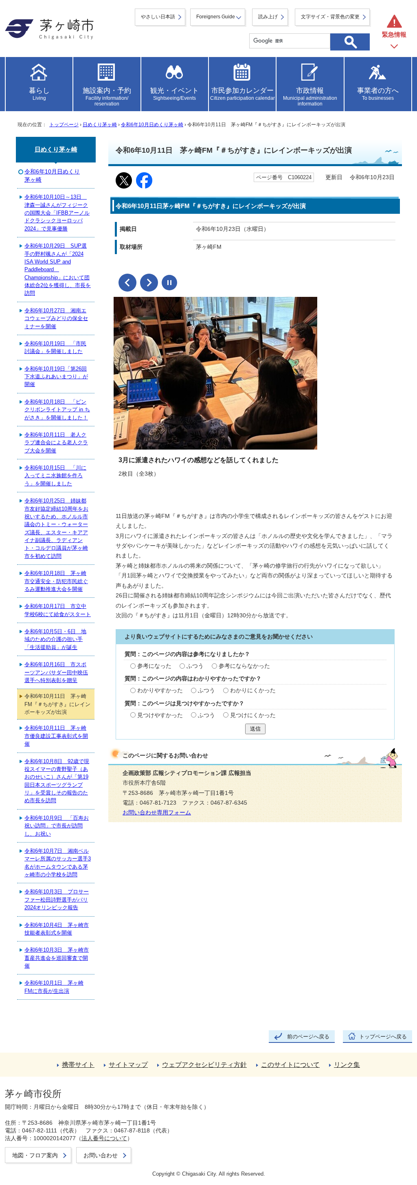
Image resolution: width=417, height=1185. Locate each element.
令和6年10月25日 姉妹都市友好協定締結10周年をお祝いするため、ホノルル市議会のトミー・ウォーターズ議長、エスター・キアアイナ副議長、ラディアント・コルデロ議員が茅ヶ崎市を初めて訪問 (56, 528)
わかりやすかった (160, 690)
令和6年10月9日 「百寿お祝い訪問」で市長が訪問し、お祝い (56, 826)
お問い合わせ (100, 1155)
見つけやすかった (160, 715)
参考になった (154, 666)
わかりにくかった (253, 690)
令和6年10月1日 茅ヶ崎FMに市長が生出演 (53, 987)
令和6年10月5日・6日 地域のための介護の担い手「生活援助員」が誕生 (55, 639)
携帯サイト (78, 1064)
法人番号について (104, 1138)
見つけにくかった (253, 715)
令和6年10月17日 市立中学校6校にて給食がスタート (57, 610)
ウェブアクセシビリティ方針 (204, 1064)
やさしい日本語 (158, 17)
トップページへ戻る (383, 1037)
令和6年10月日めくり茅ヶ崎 (152, 124)
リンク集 (347, 1064)
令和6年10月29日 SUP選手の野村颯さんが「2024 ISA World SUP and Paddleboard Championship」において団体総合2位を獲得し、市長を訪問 (57, 269)
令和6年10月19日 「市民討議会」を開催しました (55, 347)
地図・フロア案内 (35, 1155)
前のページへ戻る (308, 1037)
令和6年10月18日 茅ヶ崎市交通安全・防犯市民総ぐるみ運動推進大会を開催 (56, 581)
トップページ (64, 124)
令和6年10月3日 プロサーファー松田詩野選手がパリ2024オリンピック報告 (56, 900)
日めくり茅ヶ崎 (100, 124)
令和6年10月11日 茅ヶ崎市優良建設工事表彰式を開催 (56, 736)
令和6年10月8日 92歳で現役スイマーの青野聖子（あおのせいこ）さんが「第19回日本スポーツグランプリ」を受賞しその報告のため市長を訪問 (56, 781)
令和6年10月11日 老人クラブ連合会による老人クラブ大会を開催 (56, 443)
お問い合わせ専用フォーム (157, 813)
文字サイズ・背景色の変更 (330, 17)
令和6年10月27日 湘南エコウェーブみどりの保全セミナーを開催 (56, 318)
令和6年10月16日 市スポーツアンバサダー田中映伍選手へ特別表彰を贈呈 (56, 672)
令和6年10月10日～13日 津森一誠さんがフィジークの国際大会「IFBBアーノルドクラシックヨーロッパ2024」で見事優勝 (57, 213)
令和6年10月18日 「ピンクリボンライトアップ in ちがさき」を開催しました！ (57, 410)
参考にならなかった (244, 666)
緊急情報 (394, 34)
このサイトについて (290, 1064)
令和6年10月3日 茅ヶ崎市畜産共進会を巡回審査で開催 (56, 958)
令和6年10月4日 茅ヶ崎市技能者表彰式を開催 (56, 929)
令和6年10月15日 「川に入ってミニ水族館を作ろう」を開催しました (55, 476)
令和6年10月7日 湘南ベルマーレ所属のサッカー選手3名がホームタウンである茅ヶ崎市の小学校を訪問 (57, 863)
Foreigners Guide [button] (215, 17)
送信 (255, 729)
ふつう (195, 666)
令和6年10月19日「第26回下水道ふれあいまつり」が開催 (56, 377)
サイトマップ (128, 1064)
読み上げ (268, 17)
